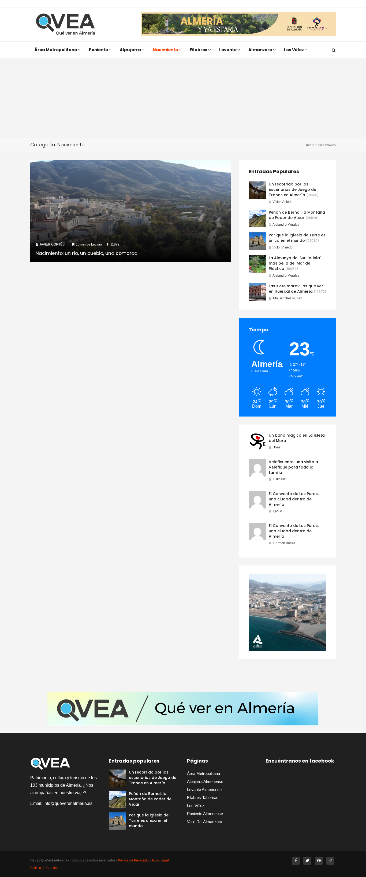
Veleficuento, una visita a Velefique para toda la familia (293, 467)
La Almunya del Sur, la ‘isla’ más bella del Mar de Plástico (295, 263)
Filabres (199, 50)
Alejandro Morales (285, 224)
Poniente (99, 50)
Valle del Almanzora (204, 821)
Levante (228, 50)
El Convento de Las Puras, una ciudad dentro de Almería (294, 499)
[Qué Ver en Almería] (65, 25)
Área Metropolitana (56, 50)
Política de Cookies (44, 868)
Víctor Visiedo (282, 202)
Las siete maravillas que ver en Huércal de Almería (296, 288)
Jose (276, 447)
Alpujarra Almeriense (205, 781)
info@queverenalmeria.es (67, 803)
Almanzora (260, 50)
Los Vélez (294, 50)
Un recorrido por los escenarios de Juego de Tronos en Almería (292, 189)
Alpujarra (131, 50)
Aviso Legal (160, 860)
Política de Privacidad (134, 860)
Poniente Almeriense (205, 813)
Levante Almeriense (204, 789)
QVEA (277, 511)
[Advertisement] (183, 98)
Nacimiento (166, 50)
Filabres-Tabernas (202, 797)
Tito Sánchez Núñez (287, 298)
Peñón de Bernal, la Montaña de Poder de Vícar (297, 215)
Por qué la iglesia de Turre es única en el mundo (297, 237)
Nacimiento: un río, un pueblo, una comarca (86, 253)
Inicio (310, 145)
